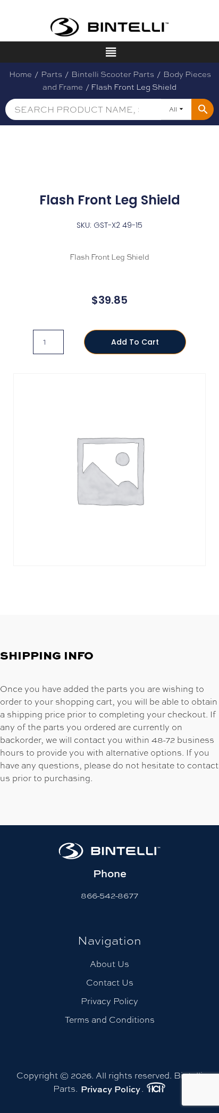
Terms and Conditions (110, 1019)
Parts (51, 74)
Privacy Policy (109, 1001)
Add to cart (135, 342)
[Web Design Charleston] (156, 1089)
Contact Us (109, 982)
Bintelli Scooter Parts (112, 74)
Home (20, 74)
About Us (109, 964)
